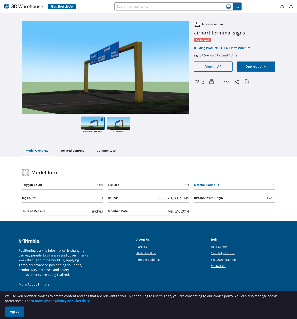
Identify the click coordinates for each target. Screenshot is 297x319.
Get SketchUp (62, 6)
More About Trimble (34, 284)
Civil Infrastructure (237, 48)
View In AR (213, 66)
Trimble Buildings (148, 260)
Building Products (206, 48)
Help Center (219, 247)
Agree (14, 311)
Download (253, 66)
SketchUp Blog (146, 253)
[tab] (37, 151)
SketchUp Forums (223, 253)
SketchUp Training (223, 260)
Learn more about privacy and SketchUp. (58, 301)
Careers (141, 247)
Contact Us (218, 266)
